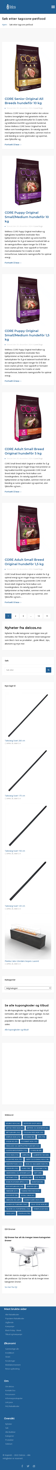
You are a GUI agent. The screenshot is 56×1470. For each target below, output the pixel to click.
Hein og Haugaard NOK (37, 1164)
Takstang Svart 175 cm (15, 795)
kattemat (11, 1177)
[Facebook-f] (22, 1466)
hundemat (40, 1168)
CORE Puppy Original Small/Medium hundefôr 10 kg (27, 217)
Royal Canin (27, 1195)
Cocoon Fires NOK (33, 1132)
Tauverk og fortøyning (18, 1209)
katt (38, 1173)
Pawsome (12, 1191)
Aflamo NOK (13, 1123)
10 (39, 616)
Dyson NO (12, 1141)
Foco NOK (12, 1155)
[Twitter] (28, 1466)
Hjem (4, 24)
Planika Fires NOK (30, 1191)
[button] (53, 7)
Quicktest (11, 1195)
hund (26, 1168)
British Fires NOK (14, 1128)
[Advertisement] (28, 1074)
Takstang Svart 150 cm (15, 851)
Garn (26, 1155)
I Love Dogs (38, 108)
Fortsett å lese (12, 144)
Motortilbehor (14, 1186)
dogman (29, 1137)
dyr (41, 1137)
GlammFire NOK (41, 1155)
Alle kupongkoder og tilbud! (17, 1029)
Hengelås (12, 1168)
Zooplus (24, 1213)
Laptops (26, 1177)
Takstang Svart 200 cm (15, 740)
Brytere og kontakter (37, 1128)
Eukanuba (36, 1150)
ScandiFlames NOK (33, 1200)
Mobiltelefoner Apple (17, 1182)
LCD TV (39, 1177)
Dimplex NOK (13, 1137)
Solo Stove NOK (39, 1204)
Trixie (10, 1213)
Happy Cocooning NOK (37, 1159)
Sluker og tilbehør (16, 1204)
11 (47, 616)
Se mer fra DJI (11, 1287)
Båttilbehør (13, 1132)
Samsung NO (13, 1200)
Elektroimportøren (16, 1150)
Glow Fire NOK (14, 1159)
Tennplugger (41, 1209)
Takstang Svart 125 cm (15, 906)
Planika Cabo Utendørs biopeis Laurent (22, 961)
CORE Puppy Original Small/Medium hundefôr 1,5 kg (27, 335)
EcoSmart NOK (29, 1141)
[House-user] (34, 1466)
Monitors (37, 1182)
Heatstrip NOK (14, 1164)
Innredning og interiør (18, 1173)
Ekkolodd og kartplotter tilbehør (22, 1146)
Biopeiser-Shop (32, 1123)
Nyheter (32, 1186)
